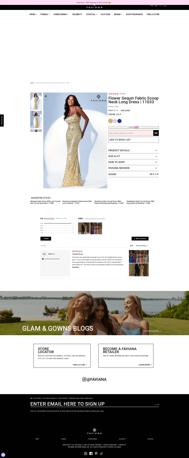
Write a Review (142, 239)
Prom (32, 14)
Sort (131, 245)
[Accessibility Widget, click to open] (3, 455)
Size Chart (125, 64)
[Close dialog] (187, 2)
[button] (152, 5)
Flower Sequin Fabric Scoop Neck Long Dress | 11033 (52, 37)
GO (156, 87)
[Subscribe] (156, 404)
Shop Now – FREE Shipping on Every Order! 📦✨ (94, 2)
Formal (44, 14)
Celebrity (122, 439)
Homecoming (60, 14)
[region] (90, 228)
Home (32, 37)
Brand (117, 14)
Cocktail (90, 14)
